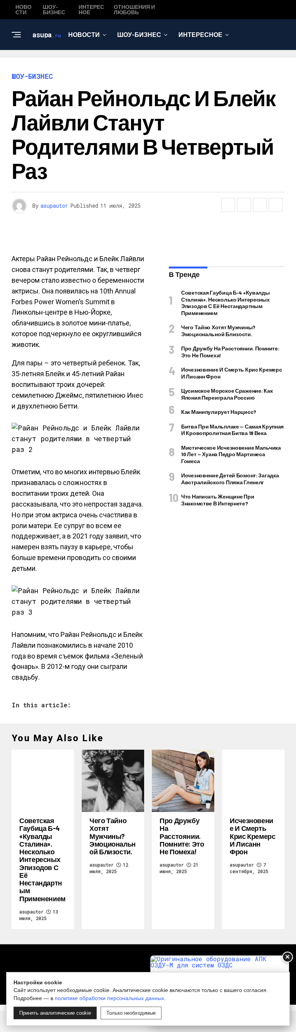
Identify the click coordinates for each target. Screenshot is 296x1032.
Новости (84, 34)
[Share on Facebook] (228, 205)
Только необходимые (131, 1013)
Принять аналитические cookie (55, 1013)
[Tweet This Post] (244, 205)
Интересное (200, 34)
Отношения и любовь (145, 66)
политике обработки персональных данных (109, 998)
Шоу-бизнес (139, 34)
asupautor (54, 205)
